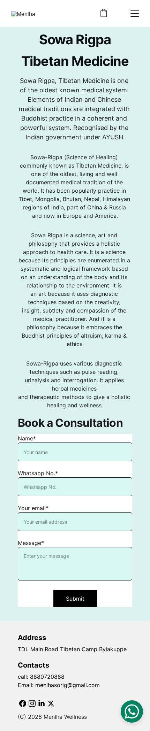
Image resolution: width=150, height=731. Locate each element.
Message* (31, 542)
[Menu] (134, 13)
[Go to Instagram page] (32, 703)
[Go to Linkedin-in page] (41, 703)
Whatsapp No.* (38, 473)
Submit (75, 598)
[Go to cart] (103, 13)
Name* (27, 438)
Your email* (33, 508)
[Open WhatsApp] (132, 711)
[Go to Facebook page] (22, 703)
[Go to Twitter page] (50, 703)
